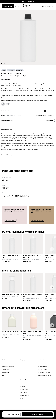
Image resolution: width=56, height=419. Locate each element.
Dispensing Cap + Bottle (8, 366)
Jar (3, 375)
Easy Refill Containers (43, 369)
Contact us (22, 386)
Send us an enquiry (10, 220)
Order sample (49, 120)
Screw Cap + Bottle (7, 363)
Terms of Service (24, 389)
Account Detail (5, 383)
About (44, 6)
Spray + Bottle (5, 372)
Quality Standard (24, 398)
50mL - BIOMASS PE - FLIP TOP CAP (12, 294)
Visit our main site (38, 220)
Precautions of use (6, 129)
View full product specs (7, 120)
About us (22, 363)
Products (4, 359)
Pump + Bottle (5, 369)
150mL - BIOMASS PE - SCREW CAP (12, 332)
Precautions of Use (24, 395)
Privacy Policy (23, 392)
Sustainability (41, 359)
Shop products (8, 6)
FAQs (21, 383)
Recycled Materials (42, 363)
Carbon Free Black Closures (44, 375)
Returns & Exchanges (7, 155)
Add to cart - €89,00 (37, 414)
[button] (1, 63)
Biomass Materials (42, 366)
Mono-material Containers (44, 372)
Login (48, 6)
